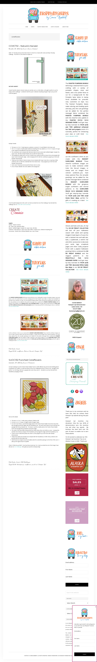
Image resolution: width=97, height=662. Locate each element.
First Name (69, 569)
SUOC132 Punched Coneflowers (25, 360)
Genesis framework (52, 655)
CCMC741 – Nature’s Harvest (23, 46)
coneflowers (20, 351)
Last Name (69, 576)
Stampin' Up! (38, 351)
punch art (35, 464)
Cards (18, 349)
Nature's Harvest (29, 351)
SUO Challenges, (18, 446)
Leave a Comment (33, 49)
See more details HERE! (14, 306)
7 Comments (31, 363)
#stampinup (20, 464)
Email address (70, 562)
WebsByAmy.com (69, 655)
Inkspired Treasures (48, 15)
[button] (71, 25)
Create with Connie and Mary (24, 204)
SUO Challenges (25, 462)
